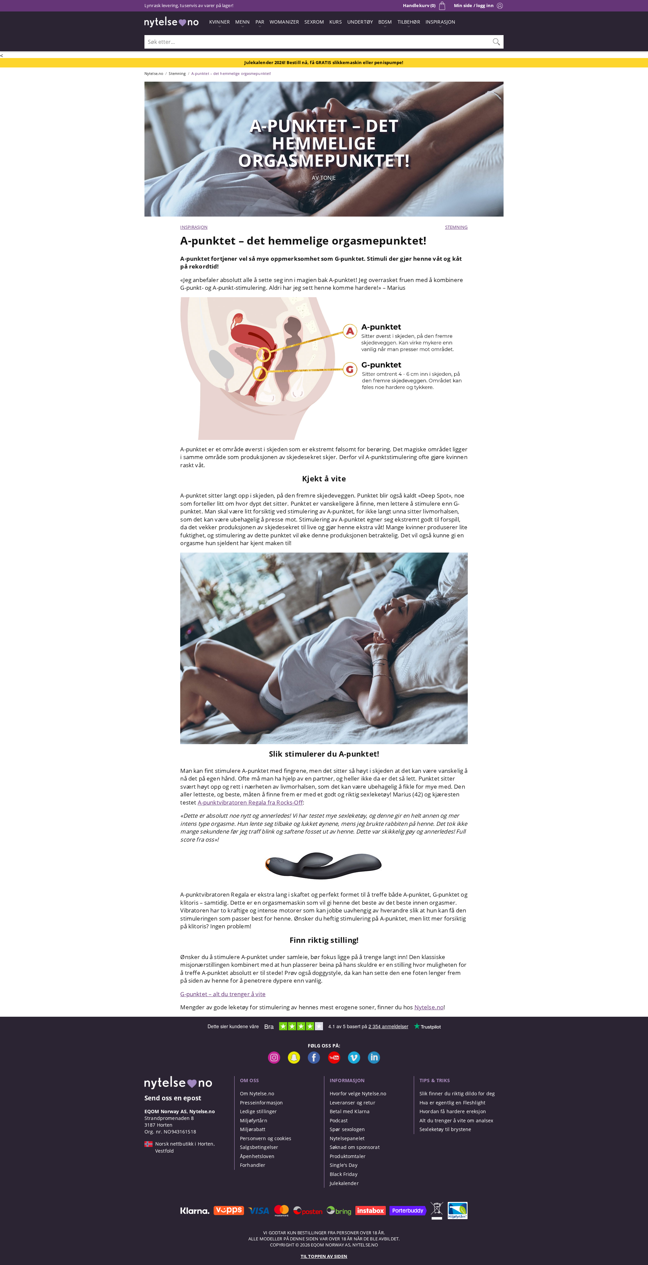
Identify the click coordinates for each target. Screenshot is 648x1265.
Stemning (456, 227)
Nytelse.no (429, 1007)
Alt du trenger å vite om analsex (456, 1120)
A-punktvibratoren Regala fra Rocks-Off (250, 802)
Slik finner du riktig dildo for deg (457, 1093)
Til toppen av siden (324, 1256)
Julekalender (344, 1183)
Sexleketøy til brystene (445, 1129)
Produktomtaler (348, 1156)
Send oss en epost (172, 1097)
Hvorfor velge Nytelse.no (358, 1093)
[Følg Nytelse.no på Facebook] (314, 1062)
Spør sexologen (347, 1129)
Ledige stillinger (258, 1111)
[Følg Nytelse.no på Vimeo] (354, 1062)
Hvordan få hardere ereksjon (453, 1111)
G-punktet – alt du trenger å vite (223, 994)
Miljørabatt (253, 1129)
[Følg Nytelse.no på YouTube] (334, 1062)
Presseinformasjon (261, 1102)
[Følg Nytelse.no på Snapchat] (294, 1062)
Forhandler (252, 1165)
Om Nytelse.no (257, 1093)
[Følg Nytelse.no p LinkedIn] (374, 1062)
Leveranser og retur (352, 1102)
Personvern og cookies (265, 1138)
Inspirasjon (193, 227)
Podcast (339, 1120)
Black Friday (343, 1174)
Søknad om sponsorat (355, 1147)
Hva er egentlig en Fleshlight (452, 1102)
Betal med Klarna (350, 1111)
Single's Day (343, 1165)
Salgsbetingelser (259, 1147)
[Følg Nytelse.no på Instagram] (274, 1062)
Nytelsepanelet (347, 1138)
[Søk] (496, 42)
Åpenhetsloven (257, 1156)
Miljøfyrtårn (253, 1120)
